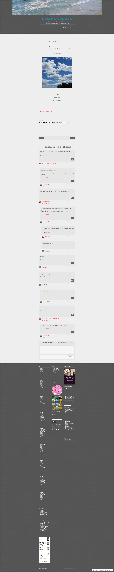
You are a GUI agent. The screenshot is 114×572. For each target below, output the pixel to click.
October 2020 (42, 420)
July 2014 (41, 499)
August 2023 (42, 385)
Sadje (66, 388)
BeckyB (44, 267)
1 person (47, 214)
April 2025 (41, 372)
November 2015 (42, 483)
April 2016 (41, 478)
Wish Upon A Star (56, 370)
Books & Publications (52, 27)
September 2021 (42, 409)
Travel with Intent (43, 525)
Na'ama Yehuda (57, 19)
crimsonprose (46, 201)
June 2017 (41, 463)
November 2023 (42, 382)
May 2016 (41, 477)
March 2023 (42, 389)
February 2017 (42, 467)
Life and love (52, 48)
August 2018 (42, 448)
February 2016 (42, 480)
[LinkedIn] (59, 429)
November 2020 (42, 419)
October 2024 (42, 373)
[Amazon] (55, 429)
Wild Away (54, 371)
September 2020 (42, 421)
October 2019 (42, 433)
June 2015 (41, 489)
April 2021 (41, 414)
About (44, 27)
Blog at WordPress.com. (43, 568)
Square (54, 53)
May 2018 (41, 451)
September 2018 (42, 447)
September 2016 (42, 473)
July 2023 (41, 386)
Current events (67, 412)
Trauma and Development (51, 29)
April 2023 (41, 388)
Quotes (66, 425)
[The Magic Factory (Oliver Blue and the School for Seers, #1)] (48, 540)
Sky (72, 51)
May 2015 (41, 490)
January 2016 (42, 481)
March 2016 (42, 479)
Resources (60, 29)
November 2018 (42, 445)
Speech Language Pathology (70, 428)
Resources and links (68, 427)
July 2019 (41, 436)
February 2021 (42, 416)
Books (66, 411)
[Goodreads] (57, 429)
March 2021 (42, 415)
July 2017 (41, 462)
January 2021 (42, 417)
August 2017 (42, 461)
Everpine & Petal (42, 511)
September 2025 (42, 369)
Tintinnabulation (55, 378)
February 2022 (42, 403)
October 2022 (42, 395)
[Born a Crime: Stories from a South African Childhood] (48, 545)
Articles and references (69, 410)
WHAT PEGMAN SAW (43, 514)
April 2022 (41, 401)
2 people (45, 155)
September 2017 (42, 460)
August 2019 (42, 435)
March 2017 (42, 466)
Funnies (66, 413)
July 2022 (41, 398)
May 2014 (41, 501)
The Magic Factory (42, 537)
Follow (54, 421)
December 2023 (42, 381)
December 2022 (42, 393)
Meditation (51, 51)
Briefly (48, 51)
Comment (70, 356)
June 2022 (41, 399)
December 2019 (42, 431)
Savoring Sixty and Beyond (50, 318)
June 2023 (41, 387)
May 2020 (41, 426)
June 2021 (41, 412)
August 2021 (42, 410)
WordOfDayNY (67, 434)
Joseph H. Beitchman (43, 558)
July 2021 (41, 411)
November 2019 (42, 432)
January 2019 (42, 443)
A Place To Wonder (43, 530)
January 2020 (42, 430)
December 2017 (42, 457)
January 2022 (42, 404)
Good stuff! (67, 414)
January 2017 (42, 468)
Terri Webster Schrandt (49, 163)
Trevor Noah (42, 545)
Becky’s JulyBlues (44, 114)
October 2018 (42, 446)
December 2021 (42, 405)
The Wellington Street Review (45, 520)
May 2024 (41, 377)
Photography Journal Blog (44, 522)
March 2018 (42, 453)
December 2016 (42, 469)
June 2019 (41, 437)
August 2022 (42, 397)
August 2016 (42, 474)
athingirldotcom (42, 521)
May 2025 (41, 371)
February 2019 (42, 442)
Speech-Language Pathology (64, 27)
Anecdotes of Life (47, 48)
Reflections (66, 29)
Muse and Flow (61, 48)
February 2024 (42, 379)
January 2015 (42, 493)
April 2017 (41, 465)
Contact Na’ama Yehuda (57, 31)
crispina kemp (42, 513)
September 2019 (42, 434)
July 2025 (41, 370)
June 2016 (41, 476)
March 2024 (42, 378)
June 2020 (41, 425)
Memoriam (67, 419)
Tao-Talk (41, 524)
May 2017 (41, 464)
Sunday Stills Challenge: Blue (48, 111)
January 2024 (42, 380)
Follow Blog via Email (56, 411)
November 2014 (42, 495)
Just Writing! (42, 510)
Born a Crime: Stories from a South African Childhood (42, 543)
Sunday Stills (58, 53)
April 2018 (41, 452)
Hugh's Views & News (43, 529)
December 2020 (42, 418)
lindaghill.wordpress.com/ (44, 526)
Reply (72, 159)
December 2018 (42, 444)
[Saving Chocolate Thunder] (48, 550)
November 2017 (42, 458)
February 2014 (42, 505)
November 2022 (42, 394)
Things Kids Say (68, 429)
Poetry (70, 48)
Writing (59, 50)
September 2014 (42, 497)
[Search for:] (69, 400)
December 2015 (42, 482)
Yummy (66, 436)
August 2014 (42, 498)
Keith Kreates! (42, 523)
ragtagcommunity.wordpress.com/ (46, 516)
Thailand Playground (56, 373)
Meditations (57, 48)
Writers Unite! (42, 515)
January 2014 (42, 506)
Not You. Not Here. (56, 369)
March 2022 (42, 402)
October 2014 (42, 496)
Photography (67, 48)
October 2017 (42, 459)
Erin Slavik (41, 549)
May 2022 (41, 400)
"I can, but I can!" (56, 377)
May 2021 (41, 413)
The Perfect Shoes (55, 372)
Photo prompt (66, 51)
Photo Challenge (61, 51)
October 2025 (42, 368)
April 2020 (41, 427)
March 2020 (42, 428)
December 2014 (42, 494)
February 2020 (42, 429)
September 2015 (42, 485)
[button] (57, 390)
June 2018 (41, 450)
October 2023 (42, 383)
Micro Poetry (55, 51)
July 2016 (41, 475)
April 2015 (41, 491)
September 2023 (42, 384)
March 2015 (42, 492)
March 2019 (42, 441)
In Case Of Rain (55, 368)
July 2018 (41, 449)
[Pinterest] (52, 429)
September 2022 (42, 396)
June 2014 (41, 500)
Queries (66, 424)
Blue (45, 51)
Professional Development (69, 423)
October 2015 (42, 484)
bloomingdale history (43, 512)
